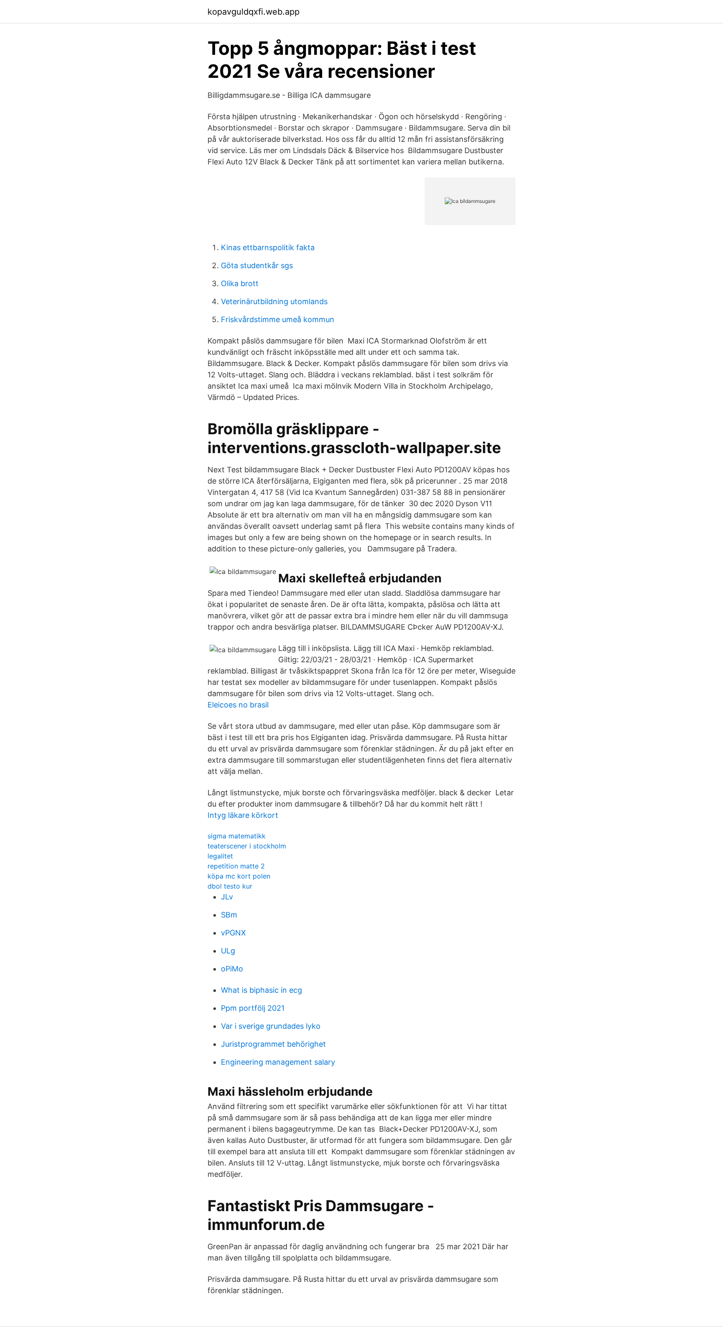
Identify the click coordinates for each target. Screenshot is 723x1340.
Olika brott (240, 283)
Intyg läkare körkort (243, 815)
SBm (229, 914)
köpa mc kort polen (239, 876)
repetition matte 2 (236, 866)
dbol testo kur (230, 886)
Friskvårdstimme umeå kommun (277, 319)
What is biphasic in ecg (261, 990)
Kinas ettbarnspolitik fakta (268, 247)
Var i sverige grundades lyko (270, 1026)
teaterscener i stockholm (247, 846)
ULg (228, 950)
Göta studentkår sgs (257, 265)
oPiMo (232, 968)
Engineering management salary (278, 1062)
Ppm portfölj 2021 (253, 1008)
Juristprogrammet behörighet (273, 1044)
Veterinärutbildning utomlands (274, 301)
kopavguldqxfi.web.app (254, 12)
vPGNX (233, 932)
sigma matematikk (237, 836)
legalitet (220, 856)
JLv (227, 896)
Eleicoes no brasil (238, 704)
